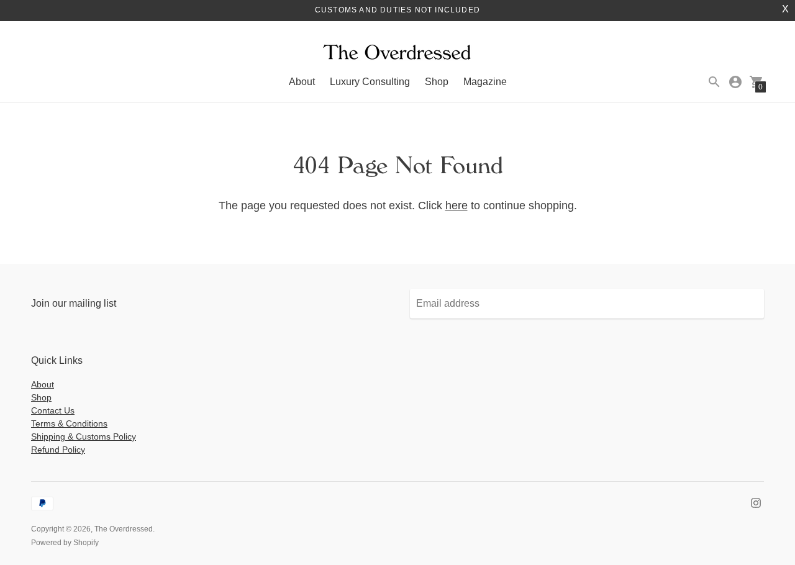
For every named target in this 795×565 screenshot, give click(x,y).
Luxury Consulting (370, 81)
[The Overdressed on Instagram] (756, 502)
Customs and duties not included (397, 10)
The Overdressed (123, 529)
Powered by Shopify (65, 542)
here (456, 205)
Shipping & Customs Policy (83, 436)
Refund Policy (58, 449)
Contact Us (53, 410)
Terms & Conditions (69, 423)
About (302, 81)
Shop (436, 81)
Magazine (485, 81)
